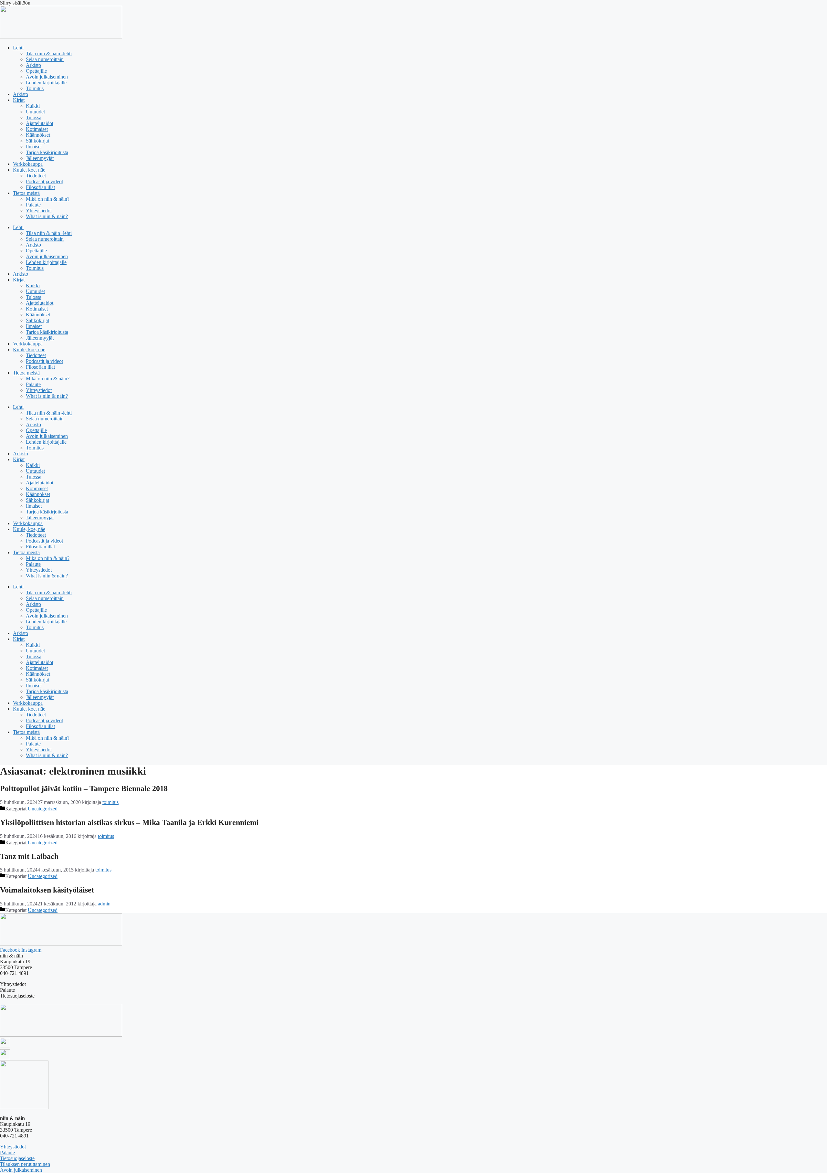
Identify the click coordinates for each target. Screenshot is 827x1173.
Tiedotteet (36, 175)
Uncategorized (43, 808)
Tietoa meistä (26, 193)
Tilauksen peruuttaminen (25, 1164)
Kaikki (33, 106)
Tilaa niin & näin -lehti (49, 53)
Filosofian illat (40, 187)
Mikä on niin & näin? (47, 199)
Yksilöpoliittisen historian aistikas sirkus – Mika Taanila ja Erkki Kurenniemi (129, 822)
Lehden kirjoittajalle (46, 82)
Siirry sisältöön (15, 2)
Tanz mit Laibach (29, 856)
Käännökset (38, 135)
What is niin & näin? (47, 216)
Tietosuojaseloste (17, 1158)
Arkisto (33, 65)
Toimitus (35, 88)
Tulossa (33, 117)
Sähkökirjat (37, 140)
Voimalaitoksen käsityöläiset (47, 890)
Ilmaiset (34, 146)
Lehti (18, 47)
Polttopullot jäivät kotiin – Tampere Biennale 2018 (84, 788)
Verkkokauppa (28, 164)
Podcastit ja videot (44, 181)
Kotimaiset (37, 129)
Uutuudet (35, 111)
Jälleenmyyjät (40, 158)
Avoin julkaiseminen (47, 76)
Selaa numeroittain (45, 59)
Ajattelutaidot (39, 123)
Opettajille (36, 71)
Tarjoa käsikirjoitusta (47, 152)
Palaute (33, 204)
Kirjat (19, 100)
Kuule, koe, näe (29, 170)
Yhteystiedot (39, 210)
